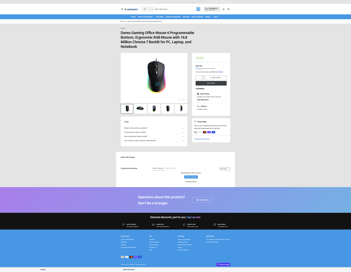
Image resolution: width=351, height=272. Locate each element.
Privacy (180, 247)
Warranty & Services (184, 239)
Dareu (123, 28)
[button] (122, 9)
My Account (226, 2)
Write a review (191, 177)
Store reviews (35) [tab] (170, 168)
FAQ (150, 250)
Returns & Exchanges (185, 245)
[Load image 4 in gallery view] (167, 109)
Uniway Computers (130, 264)
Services (151, 239)
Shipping (198, 68)
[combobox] (177, 9)
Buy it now (211, 83)
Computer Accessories (128, 247)
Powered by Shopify (140, 264)
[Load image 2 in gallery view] (140, 109)
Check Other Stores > (203, 99)
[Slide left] (180, 99)
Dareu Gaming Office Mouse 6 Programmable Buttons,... (145, 21)
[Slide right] (183, 99)
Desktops (124, 242)
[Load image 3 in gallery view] (154, 109)
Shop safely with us (203, 139)
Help (217, 2)
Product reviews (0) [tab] (158, 168)
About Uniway (153, 245)
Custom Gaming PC (127, 239)
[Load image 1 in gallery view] (127, 109)
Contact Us (152, 247)
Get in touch (202, 200)
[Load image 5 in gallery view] (181, 109)
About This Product (129, 269)
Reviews (42, 269)
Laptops (123, 245)
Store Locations (154, 242)
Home (124, 21)
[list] (175, 225)
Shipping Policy (183, 242)
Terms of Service (183, 250)
